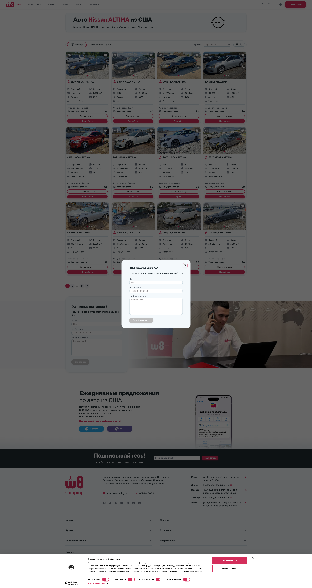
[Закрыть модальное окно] (185, 265)
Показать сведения (96, 583)
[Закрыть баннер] (253, 558)
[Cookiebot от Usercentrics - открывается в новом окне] (71, 583)
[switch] (131, 579)
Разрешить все (230, 560)
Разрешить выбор (230, 568)
